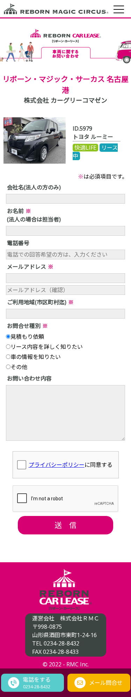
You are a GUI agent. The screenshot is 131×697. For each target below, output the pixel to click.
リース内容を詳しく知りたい (46, 347)
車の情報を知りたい (35, 357)
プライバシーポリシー (57, 465)
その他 (18, 367)
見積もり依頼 (27, 336)
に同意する (70, 465)
